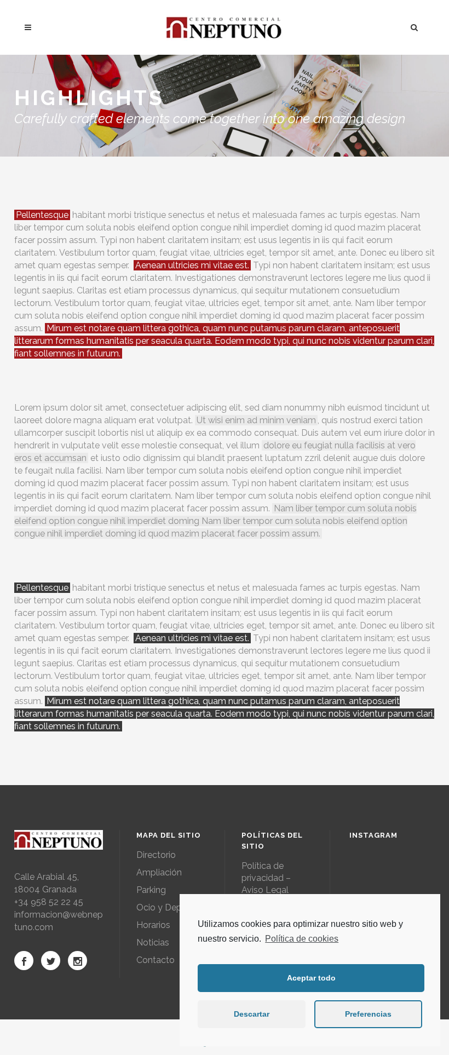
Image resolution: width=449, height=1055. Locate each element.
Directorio (156, 855)
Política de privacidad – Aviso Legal (266, 878)
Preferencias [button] (368, 1014)
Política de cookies (301, 938)
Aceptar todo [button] (311, 977)
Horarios (153, 925)
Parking (151, 890)
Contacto (155, 960)
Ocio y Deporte (167, 907)
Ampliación (159, 872)
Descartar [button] (251, 1014)
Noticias (152, 942)
